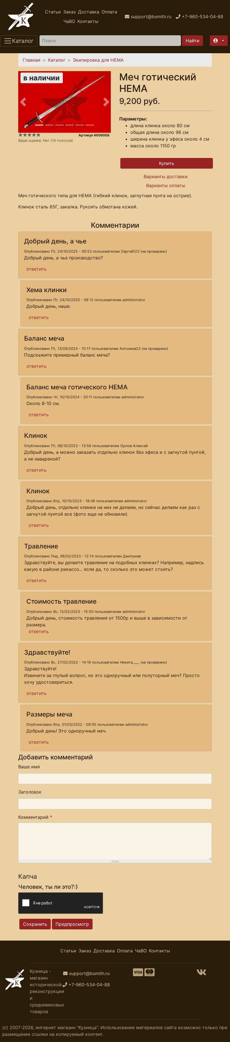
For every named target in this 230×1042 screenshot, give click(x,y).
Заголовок (30, 792)
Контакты (87, 21)
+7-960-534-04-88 (89, 984)
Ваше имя (29, 766)
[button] (219, 40)
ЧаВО (69, 21)
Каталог (56, 60)
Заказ (69, 12)
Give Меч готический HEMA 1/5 (20, 135)
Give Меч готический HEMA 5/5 (38, 135)
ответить (36, 269)
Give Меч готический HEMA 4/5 (34, 135)
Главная (31, 60)
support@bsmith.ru (89, 973)
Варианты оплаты (165, 185)
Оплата (109, 12)
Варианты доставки (166, 176)
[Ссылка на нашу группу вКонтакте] (201, 974)
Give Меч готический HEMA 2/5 (25, 135)
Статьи (53, 12)
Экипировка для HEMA (98, 60)
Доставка (88, 12)
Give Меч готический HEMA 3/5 (29, 135)
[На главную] (21, 16)
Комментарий (35, 817)
